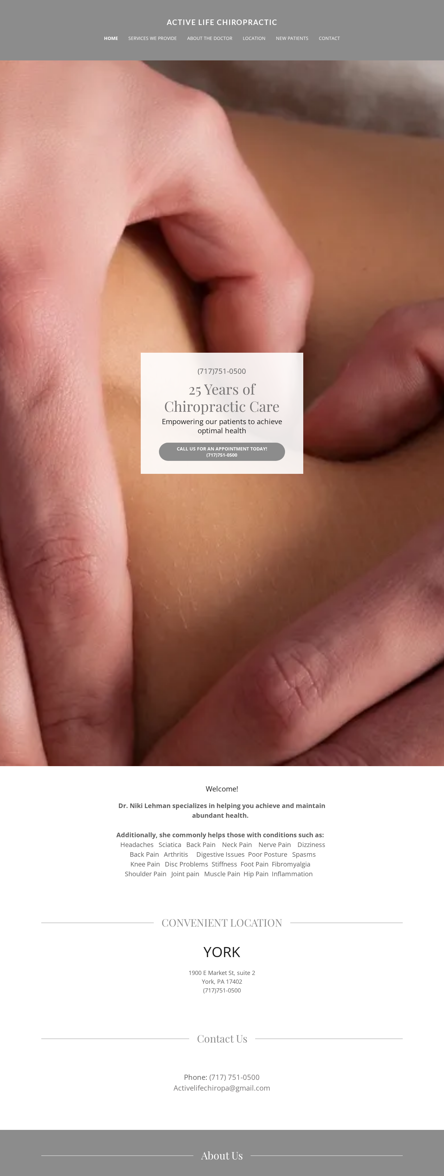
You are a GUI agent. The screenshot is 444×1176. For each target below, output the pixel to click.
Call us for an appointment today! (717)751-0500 (222, 452)
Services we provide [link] (152, 38)
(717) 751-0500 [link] (234, 1077)
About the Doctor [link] (209, 38)
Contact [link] (329, 38)
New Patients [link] (292, 38)
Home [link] (111, 38)
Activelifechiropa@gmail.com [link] (222, 1088)
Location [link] (254, 38)
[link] (222, 23)
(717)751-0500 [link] (222, 371)
